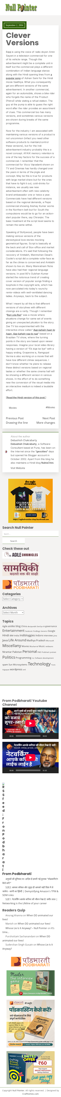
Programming (23, 657)
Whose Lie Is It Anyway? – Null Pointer (26, 928)
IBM (11, 635)
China (24, 626)
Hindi (5, 635)
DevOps (40, 626)
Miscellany (11, 645)
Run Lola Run (14, 314)
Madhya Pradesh (36, 640)
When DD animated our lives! (34, 923)
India (16, 635)
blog (18, 626)
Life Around (17, 640)
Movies (13, 407)
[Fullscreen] (54, 735)
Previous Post (15, 418)
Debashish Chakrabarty (24, 443)
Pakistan (17, 651)
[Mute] (50, 735)
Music (42, 646)
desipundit (32, 626)
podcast (53, 652)
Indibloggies (27, 635)
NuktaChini (47, 462)
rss (33, 658)
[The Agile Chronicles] (30, 555)
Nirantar (7, 651)
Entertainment (13, 630)
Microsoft (50, 640)
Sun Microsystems (18, 664)
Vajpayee (5, 670)
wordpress (16, 669)
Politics (8, 657)
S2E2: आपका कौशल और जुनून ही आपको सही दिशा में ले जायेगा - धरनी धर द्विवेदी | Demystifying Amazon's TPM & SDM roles (30, 891)
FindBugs (36, 631)
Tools (53, 665)
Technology (39, 664)
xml (24, 669)
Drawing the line (17, 423)
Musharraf (34, 646)
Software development (44, 658)
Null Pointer (18, 1090)
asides (11, 626)
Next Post (48, 418)
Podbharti (45, 652)
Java (5, 640)
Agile (4, 626)
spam (5, 664)
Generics (44, 631)
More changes (45, 423)
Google (51, 630)
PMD (39, 652)
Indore (39, 635)
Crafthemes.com (30, 1093)
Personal (30, 651)
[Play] (6, 735)
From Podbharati (17, 873)
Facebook (28, 631)
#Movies (50, 407)
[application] (30, 723)
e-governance (50, 626)
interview (48, 635)
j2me (55, 636)
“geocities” (41, 451)
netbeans (49, 646)
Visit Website (18, 468)
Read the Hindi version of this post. (26, 397)
